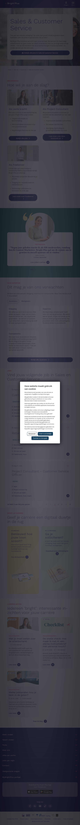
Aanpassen (32, 434)
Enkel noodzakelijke (45, 434)
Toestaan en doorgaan (40, 438)
